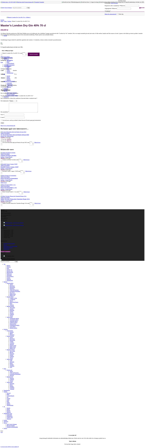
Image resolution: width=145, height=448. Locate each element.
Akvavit (8, 60)
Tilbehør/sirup (10, 73)
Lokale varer (10, 85)
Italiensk (9, 80)
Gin (7, 64)
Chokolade (9, 83)
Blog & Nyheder (11, 94)
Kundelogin (107, 11)
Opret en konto (114, 3)
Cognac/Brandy (10, 63)
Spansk (8, 76)
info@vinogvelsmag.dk (27, 2)
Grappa (8, 66)
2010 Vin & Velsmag (12, 92)
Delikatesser (9, 84)
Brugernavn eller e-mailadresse (115, 5)
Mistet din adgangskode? (111, 14)
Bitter (8, 62)
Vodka (8, 70)
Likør (8, 67)
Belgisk (8, 78)
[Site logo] (6, 7)
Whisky (8, 71)
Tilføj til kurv (33, 54)
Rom (8, 68)
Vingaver (9, 87)
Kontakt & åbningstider (12, 95)
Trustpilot (41, 2)
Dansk (8, 77)
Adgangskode (111, 8)
